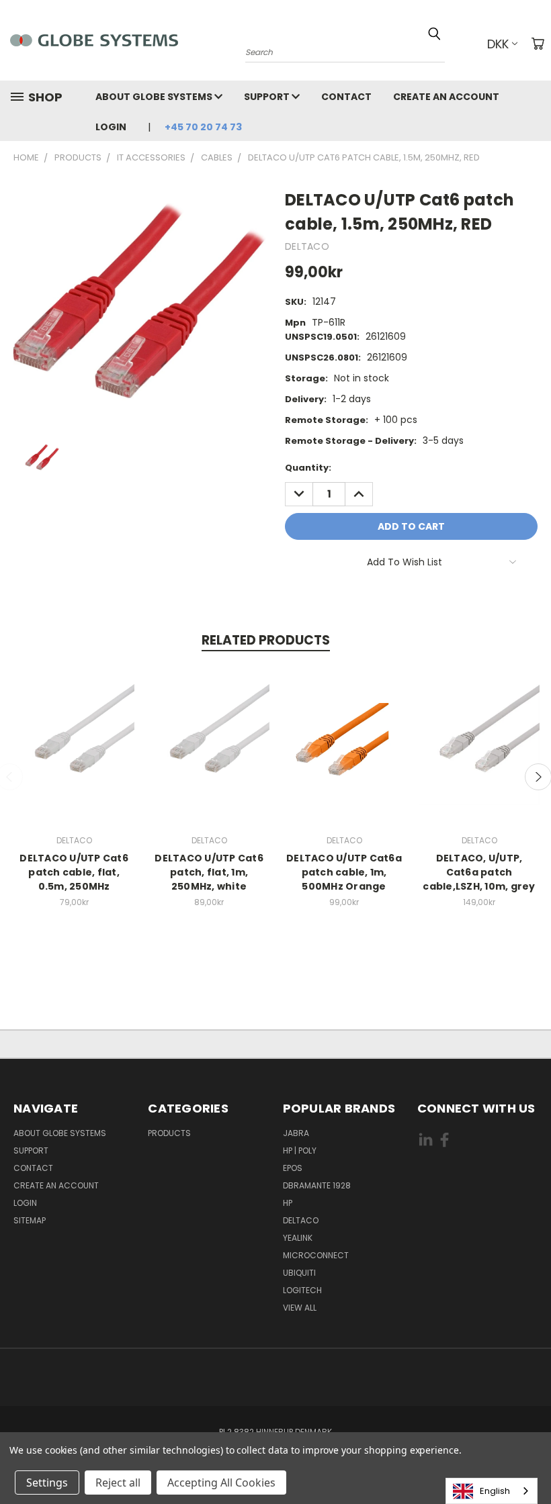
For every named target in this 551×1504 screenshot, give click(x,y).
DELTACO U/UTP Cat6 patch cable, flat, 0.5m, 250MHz (73, 872)
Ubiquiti (299, 1272)
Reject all (117, 1482)
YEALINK (297, 1237)
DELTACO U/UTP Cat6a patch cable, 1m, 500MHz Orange (344, 872)
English (495, 1491)
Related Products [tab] (266, 640)
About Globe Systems (154, 96)
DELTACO (301, 1220)
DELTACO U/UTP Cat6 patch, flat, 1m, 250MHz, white (209, 872)
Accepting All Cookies (221, 1482)
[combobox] (492, 1491)
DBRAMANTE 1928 (317, 1185)
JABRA (296, 1133)
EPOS (292, 1168)
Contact (346, 96)
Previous (530, 1462)
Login (110, 127)
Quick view (73, 743)
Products (169, 1133)
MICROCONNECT (316, 1255)
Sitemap (29, 1220)
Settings (47, 1482)
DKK (498, 44)
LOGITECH (302, 1290)
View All (299, 1307)
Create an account (446, 96)
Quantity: (308, 467)
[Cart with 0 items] (537, 43)
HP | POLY (299, 1150)
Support (268, 96)
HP (287, 1203)
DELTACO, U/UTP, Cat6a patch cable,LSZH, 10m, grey (479, 872)
